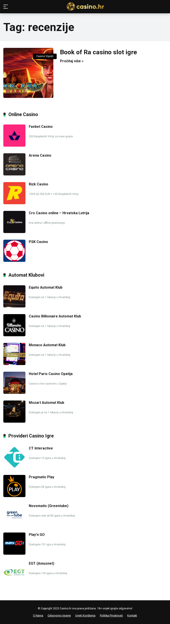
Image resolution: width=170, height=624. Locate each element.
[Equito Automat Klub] (14, 306)
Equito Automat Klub (45, 287)
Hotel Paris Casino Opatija (51, 374)
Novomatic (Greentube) (48, 506)
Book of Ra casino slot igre (98, 52)
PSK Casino (38, 242)
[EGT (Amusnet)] (14, 582)
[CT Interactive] (14, 467)
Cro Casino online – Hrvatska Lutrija (59, 213)
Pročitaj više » (71, 61)
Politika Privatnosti (111, 615)
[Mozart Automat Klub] (14, 421)
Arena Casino (40, 155)
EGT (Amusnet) (41, 563)
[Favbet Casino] (14, 145)
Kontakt (132, 615)
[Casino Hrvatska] (85, 6)
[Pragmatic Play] (14, 496)
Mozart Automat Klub (46, 402)
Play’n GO (37, 535)
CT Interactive (41, 448)
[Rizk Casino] (14, 203)
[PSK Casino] (14, 261)
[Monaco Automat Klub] (14, 364)
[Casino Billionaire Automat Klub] (14, 335)
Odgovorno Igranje (59, 615)
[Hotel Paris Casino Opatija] (14, 393)
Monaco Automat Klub (47, 345)
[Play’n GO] (14, 553)
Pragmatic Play (41, 477)
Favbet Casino (41, 126)
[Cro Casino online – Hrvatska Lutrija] (14, 232)
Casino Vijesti (44, 56)
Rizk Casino (38, 184)
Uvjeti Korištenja (85, 615)
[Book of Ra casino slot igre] (28, 73)
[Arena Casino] (14, 174)
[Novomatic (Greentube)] (14, 525)
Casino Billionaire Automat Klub (55, 316)
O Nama (38, 615)
